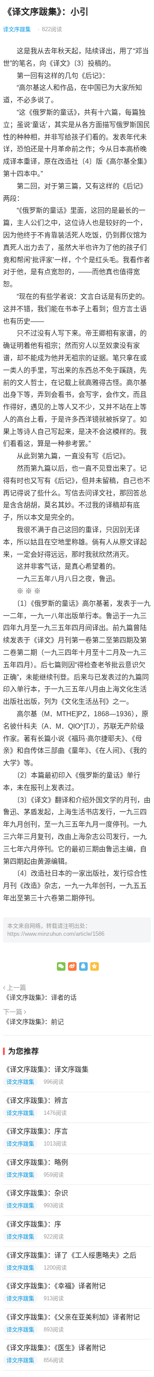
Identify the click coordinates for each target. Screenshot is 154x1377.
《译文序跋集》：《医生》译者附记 (54, 1347)
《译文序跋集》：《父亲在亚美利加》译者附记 (71, 1317)
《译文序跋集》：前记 (33, 1021)
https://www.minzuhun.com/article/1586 (55, 934)
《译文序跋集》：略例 (35, 1162)
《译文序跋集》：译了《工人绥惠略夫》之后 (69, 1255)
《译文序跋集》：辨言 (35, 1100)
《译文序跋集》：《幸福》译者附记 (54, 1286)
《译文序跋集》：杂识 (35, 1193)
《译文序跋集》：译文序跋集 (46, 1069)
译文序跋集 (17, 29)
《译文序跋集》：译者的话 (40, 997)
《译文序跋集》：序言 (35, 1131)
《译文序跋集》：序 (32, 1224)
